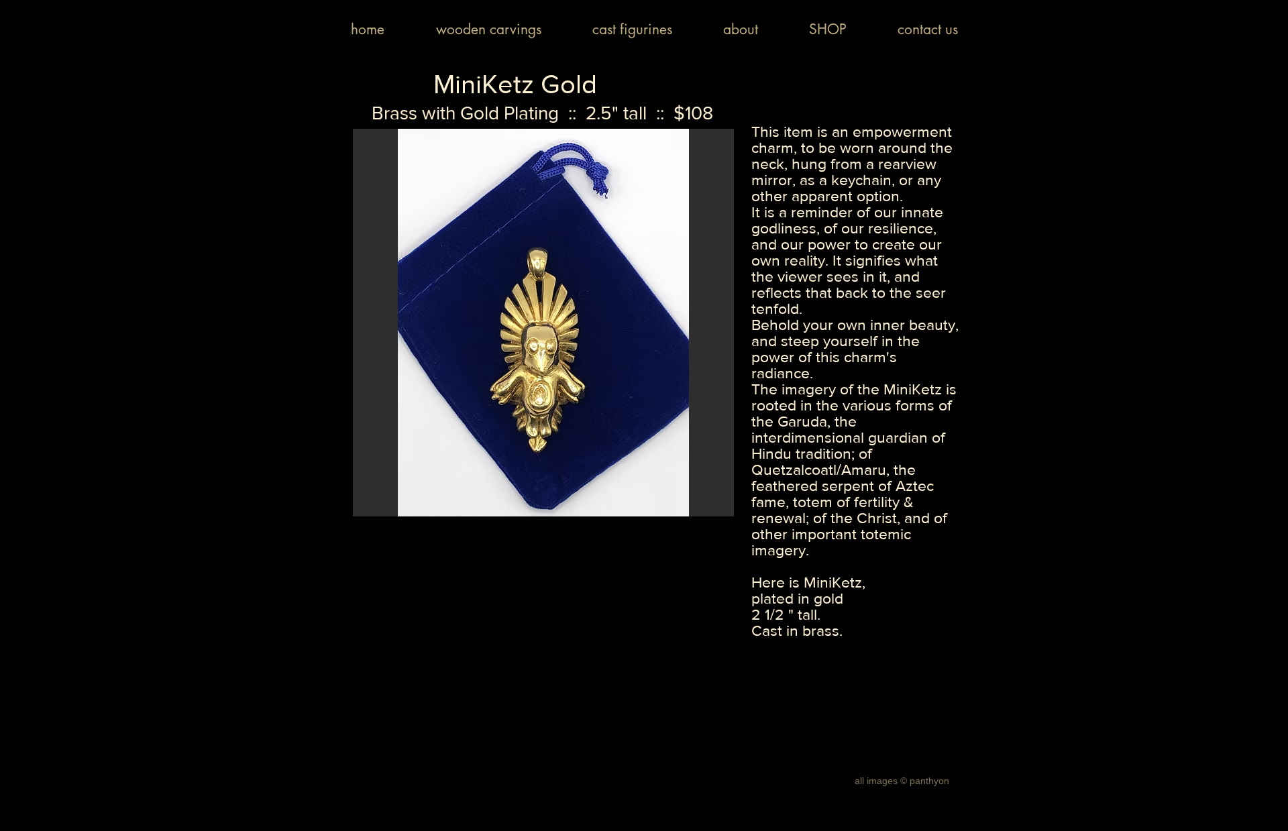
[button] (543, 322)
